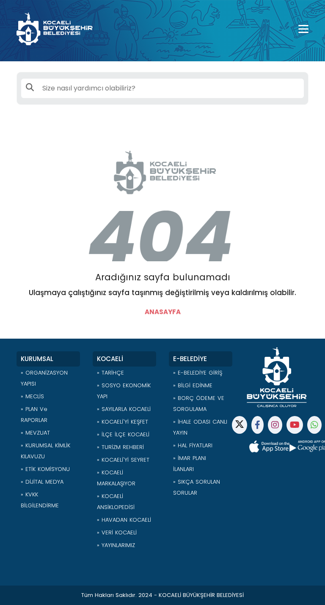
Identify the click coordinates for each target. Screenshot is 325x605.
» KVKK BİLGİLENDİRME (40, 499)
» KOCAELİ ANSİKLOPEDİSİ (116, 501)
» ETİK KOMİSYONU (45, 469)
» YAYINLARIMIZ (116, 545)
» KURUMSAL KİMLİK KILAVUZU (45, 450)
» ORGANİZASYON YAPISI (44, 378)
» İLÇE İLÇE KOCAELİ (123, 434)
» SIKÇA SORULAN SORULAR (196, 487)
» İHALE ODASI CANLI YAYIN (200, 427)
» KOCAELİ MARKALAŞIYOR (116, 477)
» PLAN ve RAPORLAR (34, 414)
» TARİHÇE (110, 373)
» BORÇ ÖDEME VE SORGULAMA (198, 403)
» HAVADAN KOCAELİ (124, 520)
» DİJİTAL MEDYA (42, 482)
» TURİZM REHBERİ (120, 447)
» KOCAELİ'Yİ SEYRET (123, 460)
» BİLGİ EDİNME (192, 385)
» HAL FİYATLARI (192, 445)
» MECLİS (32, 396)
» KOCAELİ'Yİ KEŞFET (122, 422)
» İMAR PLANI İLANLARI (189, 463)
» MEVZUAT (35, 433)
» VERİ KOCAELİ (117, 532)
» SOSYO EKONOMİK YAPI (124, 390)
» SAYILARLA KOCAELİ (124, 409)
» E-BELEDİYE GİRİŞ (197, 373)
